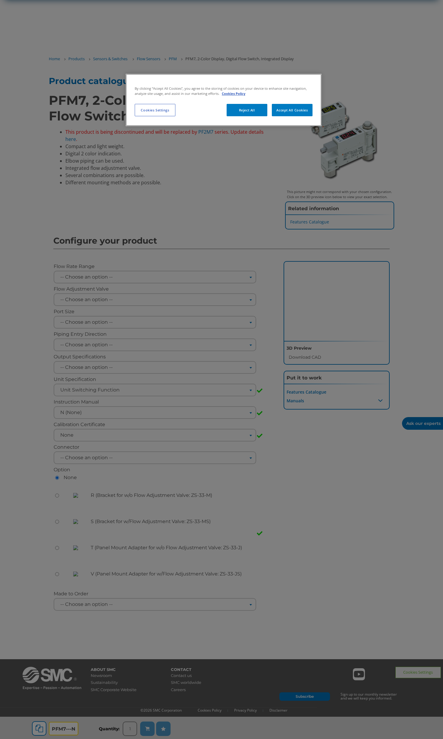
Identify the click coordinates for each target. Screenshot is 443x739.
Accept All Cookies (292, 110)
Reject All (247, 110)
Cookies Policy (233, 93)
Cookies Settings (155, 110)
